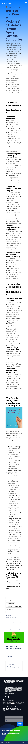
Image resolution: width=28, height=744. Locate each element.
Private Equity (9, 600)
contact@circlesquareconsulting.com (11, 730)
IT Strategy (9, 606)
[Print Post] (20, 622)
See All (20, 629)
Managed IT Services (11, 617)
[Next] (8, 697)
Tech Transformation (11, 598)
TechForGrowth (10, 609)
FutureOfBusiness (10, 612)
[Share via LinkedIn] (13, 622)
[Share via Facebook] (6, 622)
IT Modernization (10, 603)
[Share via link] (16, 622)
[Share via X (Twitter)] (9, 622)
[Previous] (6, 697)
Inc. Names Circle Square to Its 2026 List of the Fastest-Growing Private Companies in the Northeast (14, 647)
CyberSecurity (17, 606)
